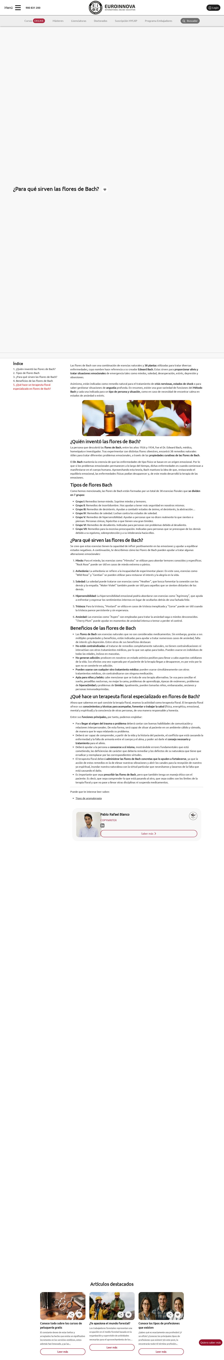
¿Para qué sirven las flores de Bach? (35, 376)
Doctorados (100, 20)
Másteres (58, 20)
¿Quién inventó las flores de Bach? (34, 368)
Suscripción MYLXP (126, 20)
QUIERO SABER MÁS (210, 1342)
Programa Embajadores (158, 20)
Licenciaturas (78, 20)
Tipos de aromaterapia (89, 798)
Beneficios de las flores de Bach (33, 380)
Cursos (34, 20)
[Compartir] (71, 1314)
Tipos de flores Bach (26, 372)
